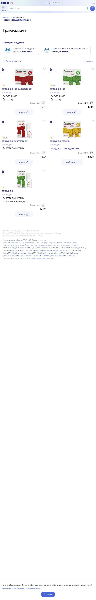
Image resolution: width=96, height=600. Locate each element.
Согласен (48, 594)
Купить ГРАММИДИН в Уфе (75, 248)
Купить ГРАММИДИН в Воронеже (43, 245)
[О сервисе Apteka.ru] (93, 3)
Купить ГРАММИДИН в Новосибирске (16, 245)
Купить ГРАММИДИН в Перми (66, 253)
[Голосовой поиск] (88, 8)
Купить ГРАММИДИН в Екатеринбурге (67, 250)
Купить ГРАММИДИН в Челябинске (63, 255)
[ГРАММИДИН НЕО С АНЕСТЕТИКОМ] (24, 91)
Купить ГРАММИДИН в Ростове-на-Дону (50, 248)
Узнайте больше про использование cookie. (21, 588)
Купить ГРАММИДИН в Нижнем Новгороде (18, 248)
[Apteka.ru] (7, 2)
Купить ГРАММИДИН (10, 242)
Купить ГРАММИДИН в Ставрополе (15, 258)
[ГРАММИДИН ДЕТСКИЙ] (72, 142)
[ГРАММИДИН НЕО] (72, 91)
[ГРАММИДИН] (24, 193)
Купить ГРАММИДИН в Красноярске (41, 253)
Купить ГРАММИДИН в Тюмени (14, 250)
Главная (5, 17)
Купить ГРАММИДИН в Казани (13, 255)
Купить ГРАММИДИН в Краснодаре (63, 242)
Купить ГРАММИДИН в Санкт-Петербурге (34, 242)
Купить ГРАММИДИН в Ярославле (41, 258)
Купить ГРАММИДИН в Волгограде (39, 250)
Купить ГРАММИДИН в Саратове (14, 253)
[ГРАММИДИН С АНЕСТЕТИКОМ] (24, 142)
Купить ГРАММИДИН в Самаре (37, 255)
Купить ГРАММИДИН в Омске (67, 245)
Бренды (12, 17)
